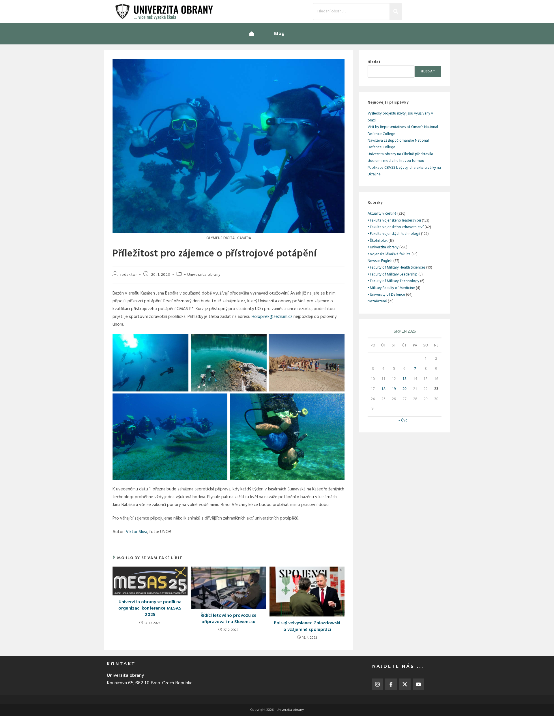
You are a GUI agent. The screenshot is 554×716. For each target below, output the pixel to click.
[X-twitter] (405, 684)
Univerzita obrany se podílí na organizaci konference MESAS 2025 (149, 608)
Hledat (374, 62)
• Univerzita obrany (202, 274)
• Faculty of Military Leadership (393, 274)
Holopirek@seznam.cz (272, 316)
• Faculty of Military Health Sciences (396, 268)
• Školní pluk (378, 241)
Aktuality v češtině (382, 214)
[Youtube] (418, 684)
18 (383, 388)
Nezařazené (377, 301)
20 (405, 388)
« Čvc (402, 420)
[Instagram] (377, 684)
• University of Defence (386, 295)
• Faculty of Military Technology (393, 281)
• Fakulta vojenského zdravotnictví (396, 227)
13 (405, 378)
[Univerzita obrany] (261, 33)
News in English (380, 261)
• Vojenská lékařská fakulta (389, 254)
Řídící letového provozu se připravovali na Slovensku (229, 618)
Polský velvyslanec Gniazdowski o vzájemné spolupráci (307, 626)
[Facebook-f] (391, 684)
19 (394, 388)
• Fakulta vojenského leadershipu (394, 221)
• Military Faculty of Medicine (391, 288)
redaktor (128, 274)
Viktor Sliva (136, 531)
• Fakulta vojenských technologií (394, 234)
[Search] (396, 11)
